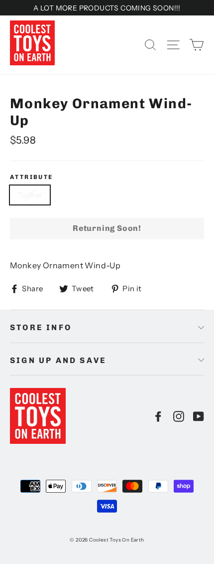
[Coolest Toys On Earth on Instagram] (178, 415)
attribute (31, 177)
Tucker (29, 194)
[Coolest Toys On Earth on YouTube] (198, 415)
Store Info (41, 327)
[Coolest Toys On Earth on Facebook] (158, 415)
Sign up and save (58, 360)
